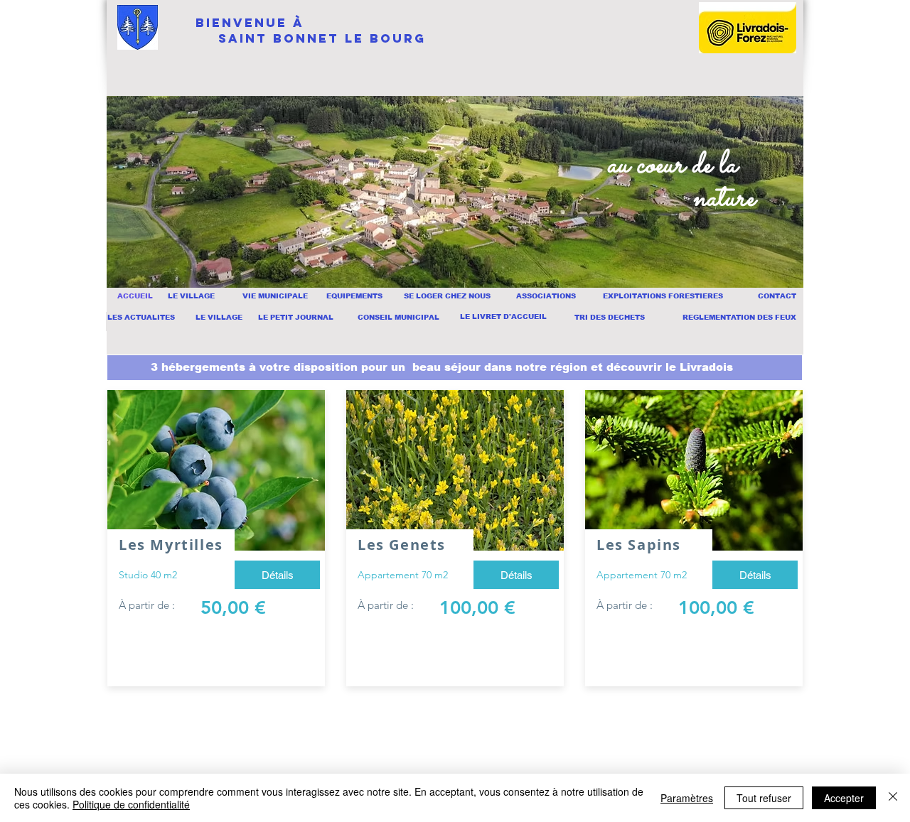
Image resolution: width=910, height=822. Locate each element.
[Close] (892, 798)
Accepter (844, 798)
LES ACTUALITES (141, 317)
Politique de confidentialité (131, 804)
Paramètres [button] (686, 798)
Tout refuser (764, 798)
